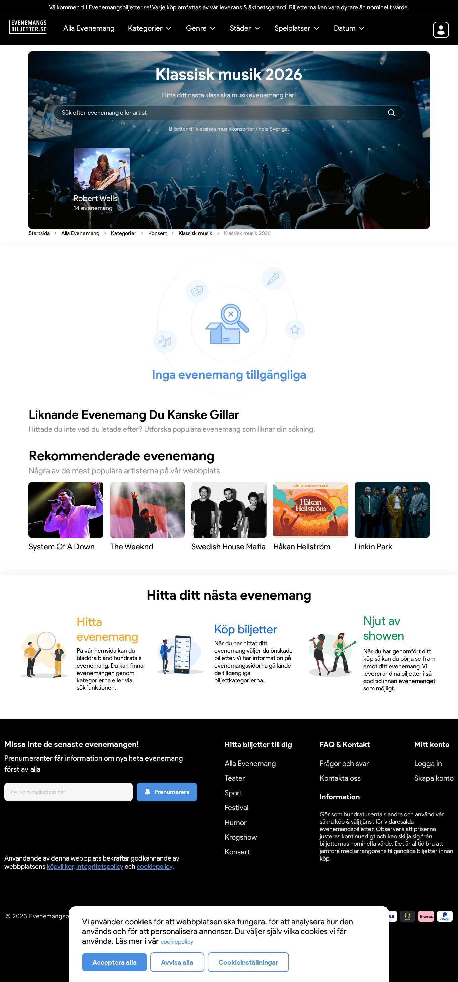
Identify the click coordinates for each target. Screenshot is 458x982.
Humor (236, 822)
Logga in (428, 763)
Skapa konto (434, 778)
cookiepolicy (154, 866)
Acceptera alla (114, 962)
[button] (150, 29)
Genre (196, 28)
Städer (240, 28)
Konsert (237, 851)
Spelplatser (292, 28)
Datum (345, 28)
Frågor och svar (344, 763)
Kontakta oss (340, 778)
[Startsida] (33, 29)
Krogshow (241, 837)
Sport (233, 792)
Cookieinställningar (340, 866)
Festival (236, 807)
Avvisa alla (177, 962)
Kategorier (145, 28)
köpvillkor (60, 866)
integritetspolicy (99, 866)
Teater (235, 778)
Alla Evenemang (89, 28)
